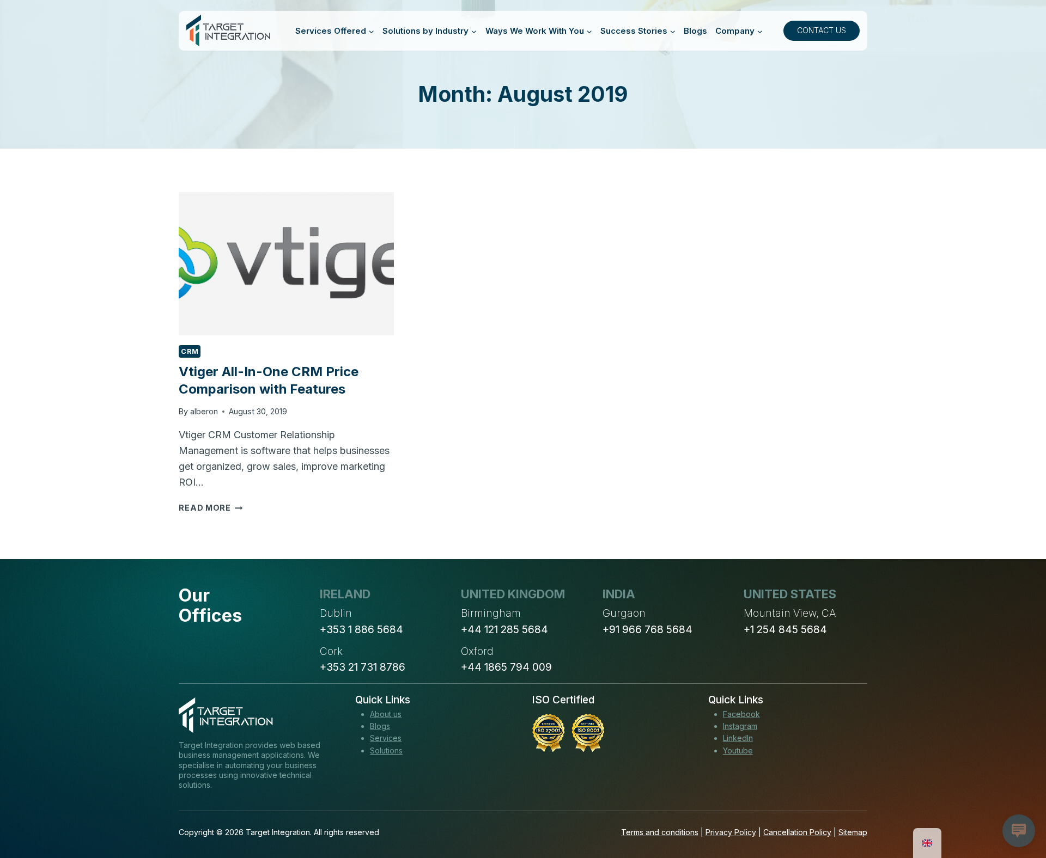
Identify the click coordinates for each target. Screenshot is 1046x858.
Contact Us (821, 30)
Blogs (695, 31)
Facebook (741, 714)
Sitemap (852, 832)
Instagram (740, 726)
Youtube (738, 750)
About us (386, 714)
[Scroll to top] (1017, 809)
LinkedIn (738, 738)
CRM (189, 351)
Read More (210, 507)
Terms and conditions (659, 832)
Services (386, 738)
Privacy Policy (731, 832)
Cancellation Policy (797, 832)
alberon (204, 411)
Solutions (386, 750)
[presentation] (286, 263)
